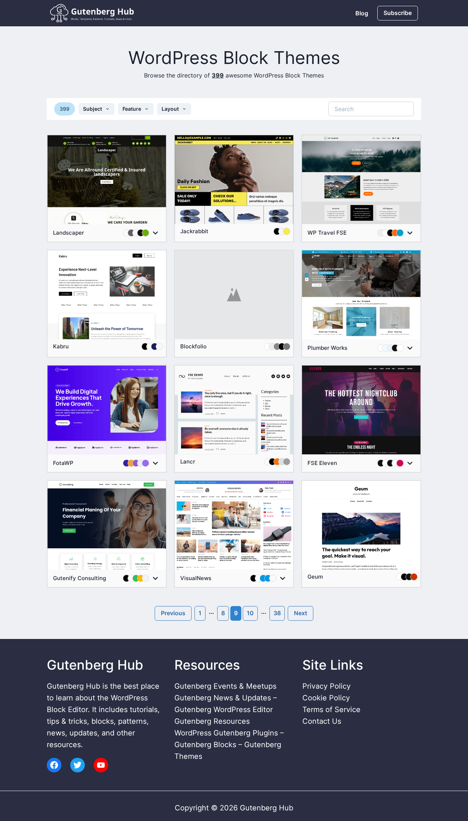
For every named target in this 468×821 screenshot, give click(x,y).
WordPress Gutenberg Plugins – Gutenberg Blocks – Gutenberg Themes (229, 745)
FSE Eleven (322, 463)
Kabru (61, 346)
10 (250, 613)
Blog (361, 13)
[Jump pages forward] (263, 613)
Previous (173, 613)
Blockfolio (193, 346)
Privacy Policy (326, 686)
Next (300, 613)
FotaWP (63, 463)
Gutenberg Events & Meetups (225, 686)
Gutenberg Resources (212, 721)
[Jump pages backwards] (211, 613)
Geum (315, 577)
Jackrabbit (194, 231)
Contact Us (321, 721)
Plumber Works (327, 348)
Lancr (187, 461)
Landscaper (68, 233)
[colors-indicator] (155, 233)
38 (277, 613)
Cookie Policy (326, 697)
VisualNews (195, 578)
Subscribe (398, 12)
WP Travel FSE (327, 233)
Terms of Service (331, 709)
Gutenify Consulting (79, 578)
